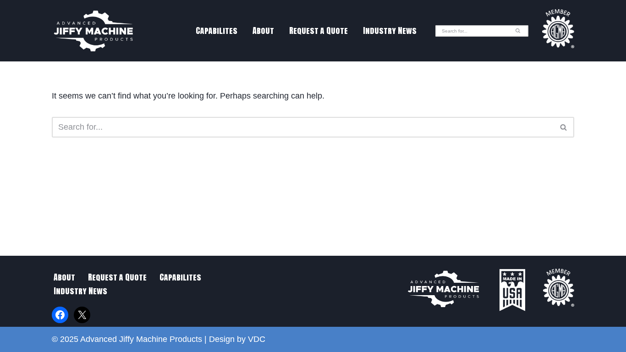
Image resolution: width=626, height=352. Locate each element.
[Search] (518, 31)
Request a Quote (318, 30)
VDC (256, 339)
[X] (82, 315)
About (263, 30)
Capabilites (216, 30)
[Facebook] (60, 315)
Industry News (390, 30)
